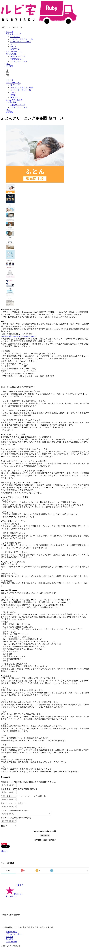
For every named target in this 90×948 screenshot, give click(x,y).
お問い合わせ (11, 942)
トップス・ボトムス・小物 (21, 39)
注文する (19, 885)
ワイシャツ (15, 37)
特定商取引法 (11, 932)
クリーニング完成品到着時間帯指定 (16, 818)
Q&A (8, 64)
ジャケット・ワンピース (20, 42)
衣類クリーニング (13, 34)
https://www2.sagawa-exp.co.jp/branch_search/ (18, 336)
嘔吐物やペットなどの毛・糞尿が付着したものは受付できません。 (29, 782)
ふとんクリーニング (14, 51)
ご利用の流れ (11, 54)
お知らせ (9, 32)
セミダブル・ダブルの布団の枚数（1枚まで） (20, 789)
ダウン (13, 47)
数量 (3, 826)
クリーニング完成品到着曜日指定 (15, 810)
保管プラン (15, 49)
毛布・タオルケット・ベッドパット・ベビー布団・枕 (23, 796)
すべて (8, 870)
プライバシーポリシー (15, 934)
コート (13, 44)
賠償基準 (9, 937)
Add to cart (45, 835)
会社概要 (9, 66)
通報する (4, 851)
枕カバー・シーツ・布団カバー (14, 803)
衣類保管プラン (16, 59)
